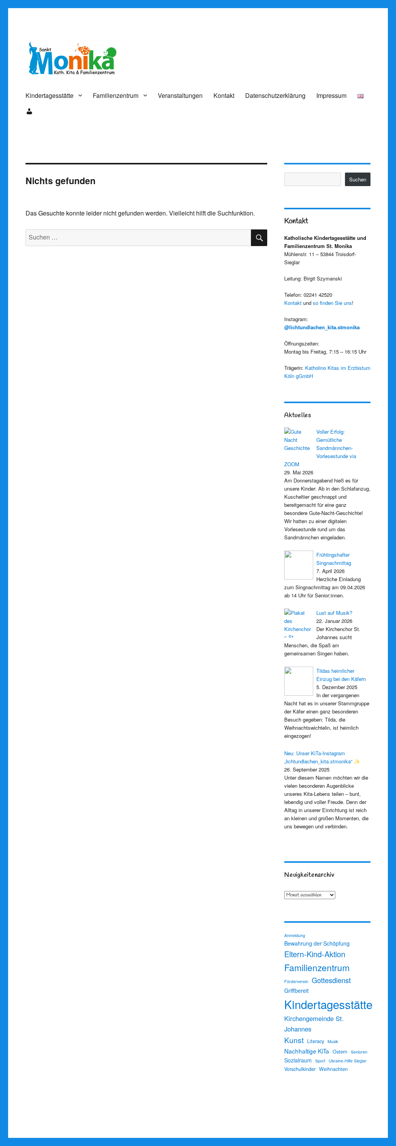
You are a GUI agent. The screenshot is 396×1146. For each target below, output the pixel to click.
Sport (320, 1061)
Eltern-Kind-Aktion (314, 954)
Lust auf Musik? (334, 612)
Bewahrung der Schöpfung (317, 943)
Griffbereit (296, 990)
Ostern (340, 1051)
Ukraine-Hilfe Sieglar (348, 1061)
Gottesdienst (331, 980)
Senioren (359, 1052)
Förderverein (296, 981)
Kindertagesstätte (49, 95)
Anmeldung (294, 935)
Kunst (294, 1040)
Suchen (357, 179)
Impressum (331, 95)
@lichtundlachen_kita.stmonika (322, 327)
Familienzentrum (115, 95)
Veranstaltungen (180, 95)
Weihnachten (333, 1069)
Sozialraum (298, 1060)
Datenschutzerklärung (275, 95)
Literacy (315, 1041)
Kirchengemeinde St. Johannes (314, 1023)
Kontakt (223, 95)
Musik (333, 1041)
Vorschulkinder (300, 1069)
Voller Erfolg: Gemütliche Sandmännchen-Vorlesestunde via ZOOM (320, 448)
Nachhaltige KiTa (306, 1051)
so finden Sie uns (332, 302)
